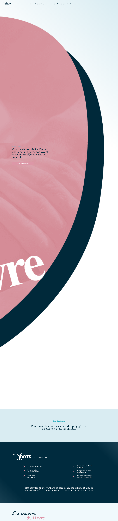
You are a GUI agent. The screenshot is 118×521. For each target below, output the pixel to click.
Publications (61, 4)
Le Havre (30, 4)
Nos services (39, 4)
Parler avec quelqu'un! (23, 163)
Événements (50, 4)
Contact (70, 4)
